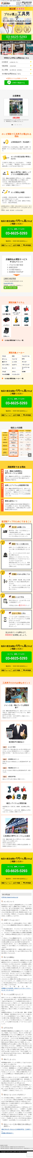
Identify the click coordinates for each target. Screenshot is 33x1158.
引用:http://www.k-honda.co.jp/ (9, 897)
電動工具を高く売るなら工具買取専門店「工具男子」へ (16, 1130)
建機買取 (11, 0)
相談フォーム (5, 245)
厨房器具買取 (18, 0)
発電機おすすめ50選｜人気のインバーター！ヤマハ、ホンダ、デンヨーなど (16, 989)
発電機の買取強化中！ (7, 1133)
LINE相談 (28, 245)
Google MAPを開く (9, 283)
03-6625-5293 (27, 2)
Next (28, 110)
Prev (4, 110)
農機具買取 (14, 0)
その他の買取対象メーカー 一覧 (14, 378)
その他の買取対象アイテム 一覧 (14, 340)
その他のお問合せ (11, 73)
